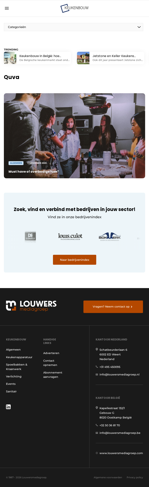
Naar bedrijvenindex (74, 260)
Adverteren (51, 353)
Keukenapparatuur (19, 357)
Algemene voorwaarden (108, 477)
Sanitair (11, 391)
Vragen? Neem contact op (111, 306)
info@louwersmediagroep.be (120, 433)
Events (11, 384)
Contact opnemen (50, 363)
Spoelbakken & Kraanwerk (16, 367)
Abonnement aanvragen (52, 375)
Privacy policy (135, 477)
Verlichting (14, 376)
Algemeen (13, 349)
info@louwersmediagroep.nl (119, 374)
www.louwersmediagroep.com (121, 453)
